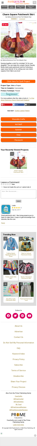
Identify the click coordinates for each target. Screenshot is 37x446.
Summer (18, 130)
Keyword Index (18, 354)
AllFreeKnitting (18, 402)
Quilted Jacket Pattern (22, 111)
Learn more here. (18, 425)
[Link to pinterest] (22, 316)
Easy (18, 135)
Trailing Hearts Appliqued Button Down (11, 255)
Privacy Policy (18, 359)
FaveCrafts (18, 396)
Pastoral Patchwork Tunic (26, 299)
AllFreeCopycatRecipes (18, 407)
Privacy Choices (18, 387)
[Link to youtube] (29, 316)
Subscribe (18, 365)
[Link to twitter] (15, 316)
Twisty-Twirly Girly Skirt (10, 277)
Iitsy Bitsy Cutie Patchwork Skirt (11, 299)
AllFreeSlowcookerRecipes (18, 410)
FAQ (18, 348)
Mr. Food (18, 404)
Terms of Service (18, 370)
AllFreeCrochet (18, 399)
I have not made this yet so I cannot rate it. (17, 187)
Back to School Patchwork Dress (26, 254)
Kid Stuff (18, 124)
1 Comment (22, 19)
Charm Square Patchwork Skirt (18, 171)
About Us (18, 326)
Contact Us (18, 337)
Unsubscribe (18, 376)
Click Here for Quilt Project (18, 81)
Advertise (19, 331)
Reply (3, 223)
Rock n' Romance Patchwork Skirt (26, 277)
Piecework (18, 140)
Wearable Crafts (18, 119)
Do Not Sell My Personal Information (18, 343)
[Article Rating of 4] (14, 19)
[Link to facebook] (8, 316)
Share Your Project (18, 381)
